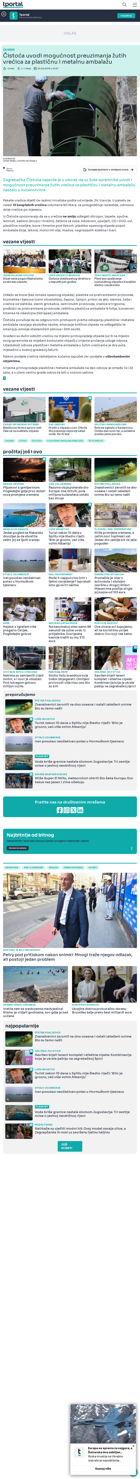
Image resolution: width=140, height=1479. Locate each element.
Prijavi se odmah (17, 848)
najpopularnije (22, 1026)
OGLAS (70, 33)
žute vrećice (96, 441)
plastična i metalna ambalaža (65, 441)
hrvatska (11, 867)
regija (53, 867)
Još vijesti (66, 1146)
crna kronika (73, 867)
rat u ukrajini (33, 867)
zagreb (9, 441)
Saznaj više (103, 1468)
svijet (93, 867)
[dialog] (103, 1439)
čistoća (37, 441)
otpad (22, 441)
